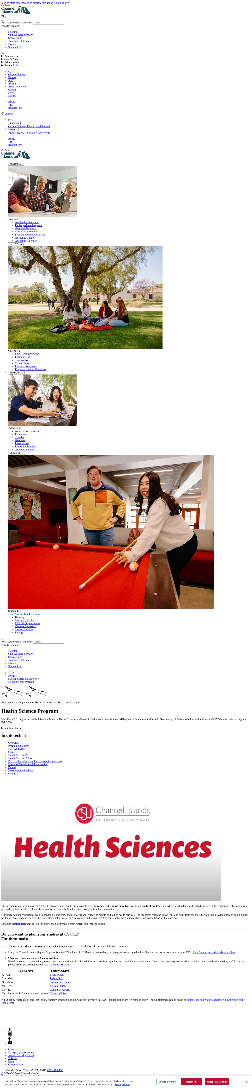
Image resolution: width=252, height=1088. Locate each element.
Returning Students (25, 446)
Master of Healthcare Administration (27, 764)
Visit (10, 104)
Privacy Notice (122, 1084)
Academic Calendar (19, 41)
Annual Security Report (21, 1055)
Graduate (20, 440)
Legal (11, 1061)
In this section (12, 728)
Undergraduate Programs (28, 225)
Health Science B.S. (19, 755)
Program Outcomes (18, 745)
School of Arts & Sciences (22, 678)
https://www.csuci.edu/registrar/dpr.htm (214, 952)
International (22, 443)
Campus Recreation (25, 626)
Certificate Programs (26, 231)
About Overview (17, 86)
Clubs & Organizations (20, 34)
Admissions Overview (27, 431)
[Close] (246, 1081)
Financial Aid (22, 356)
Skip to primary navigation (39, 2)
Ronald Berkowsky (60, 989)
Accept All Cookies (217, 1081)
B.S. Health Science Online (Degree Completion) (35, 761)
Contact (12, 773)
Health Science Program (21, 681)
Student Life (15, 47)
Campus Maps (16, 1064)
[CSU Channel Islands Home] (16, 12)
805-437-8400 (55, 1070)
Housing (12, 31)
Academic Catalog (25, 237)
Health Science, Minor (20, 758)
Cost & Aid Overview (27, 353)
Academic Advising (59, 964)
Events (12, 44)
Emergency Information (21, 1052)
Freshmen (20, 434)
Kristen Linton (58, 985)
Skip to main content (12, 2)
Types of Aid (22, 360)
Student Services (24, 629)
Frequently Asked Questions (30, 369)
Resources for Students (20, 770)
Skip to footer (61, 2)
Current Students (17, 74)
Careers (12, 751)
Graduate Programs (25, 228)
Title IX (12, 1058)
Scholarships (15, 37)
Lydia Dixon (57, 974)
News (11, 92)
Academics (15, 164)
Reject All (191, 1081)
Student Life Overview (27, 614)
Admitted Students (25, 449)
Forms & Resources (26, 366)
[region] (126, 1082)
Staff (10, 80)
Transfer (19, 437)
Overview (13, 742)
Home (11, 675)
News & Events (16, 748)
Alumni (12, 83)
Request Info (15, 107)
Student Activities (24, 620)
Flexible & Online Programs (30, 234)
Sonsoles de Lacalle (60, 982)
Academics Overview (27, 222)
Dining (19, 632)
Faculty (12, 77)
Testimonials (18, 923)
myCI (11, 71)
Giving (12, 89)
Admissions (16, 372)
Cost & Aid (15, 244)
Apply (11, 101)
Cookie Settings (167, 1081)
